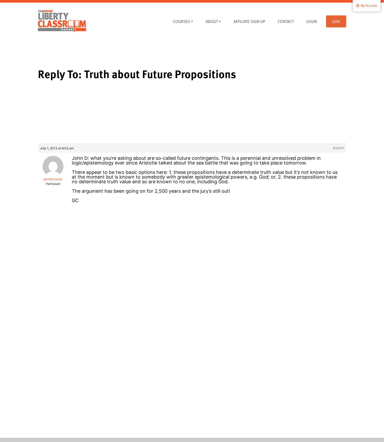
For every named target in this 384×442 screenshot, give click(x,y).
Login (311, 21)
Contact (286, 21)
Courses (181, 21)
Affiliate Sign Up (249, 21)
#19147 (338, 148)
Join (336, 21)
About (212, 21)
